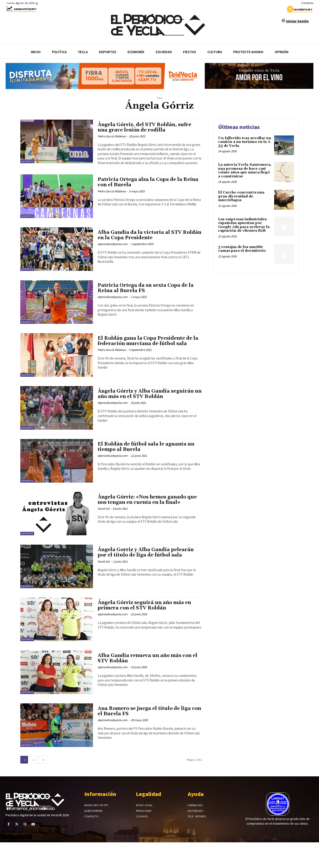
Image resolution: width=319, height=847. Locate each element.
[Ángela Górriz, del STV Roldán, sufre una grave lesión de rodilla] (56, 141)
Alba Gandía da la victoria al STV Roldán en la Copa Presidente (149, 235)
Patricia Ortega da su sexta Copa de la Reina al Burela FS (146, 288)
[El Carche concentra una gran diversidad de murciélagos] (284, 200)
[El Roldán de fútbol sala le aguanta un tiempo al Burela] (56, 461)
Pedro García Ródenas (112, 136)
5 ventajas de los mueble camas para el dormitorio (242, 249)
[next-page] (43, 760)
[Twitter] (17, 824)
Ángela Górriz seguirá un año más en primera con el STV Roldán (144, 605)
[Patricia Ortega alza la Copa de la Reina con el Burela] (56, 196)
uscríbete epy (303, 9)
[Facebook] (8, 824)
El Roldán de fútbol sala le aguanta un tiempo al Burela (146, 447)
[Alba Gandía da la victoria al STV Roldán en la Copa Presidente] (56, 249)
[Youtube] (33, 824)
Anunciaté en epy (25, 9)
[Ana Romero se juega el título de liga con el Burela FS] (56, 725)
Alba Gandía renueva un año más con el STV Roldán (147, 658)
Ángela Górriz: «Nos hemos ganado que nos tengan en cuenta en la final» (147, 499)
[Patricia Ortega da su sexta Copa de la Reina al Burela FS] (56, 302)
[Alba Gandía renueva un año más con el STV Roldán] (56, 672)
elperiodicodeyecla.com (113, 244)
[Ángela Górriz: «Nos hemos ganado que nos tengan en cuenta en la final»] (56, 514)
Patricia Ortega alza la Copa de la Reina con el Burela (148, 182)
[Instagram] (25, 824)
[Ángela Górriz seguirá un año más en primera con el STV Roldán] (56, 619)
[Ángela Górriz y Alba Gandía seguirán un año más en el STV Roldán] (56, 408)
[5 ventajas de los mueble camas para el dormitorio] (284, 254)
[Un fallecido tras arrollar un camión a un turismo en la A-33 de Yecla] (284, 145)
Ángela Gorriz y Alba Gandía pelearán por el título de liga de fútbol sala (146, 552)
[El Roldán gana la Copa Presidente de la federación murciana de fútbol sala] (56, 355)
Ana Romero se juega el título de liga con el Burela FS (149, 711)
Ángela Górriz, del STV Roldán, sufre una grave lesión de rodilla (144, 127)
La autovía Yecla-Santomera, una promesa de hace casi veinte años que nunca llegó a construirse (245, 170)
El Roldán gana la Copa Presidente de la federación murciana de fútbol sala (148, 341)
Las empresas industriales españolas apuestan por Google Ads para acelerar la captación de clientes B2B (243, 225)
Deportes (27, 161)
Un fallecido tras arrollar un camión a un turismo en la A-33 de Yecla (245, 142)
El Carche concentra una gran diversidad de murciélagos (241, 196)
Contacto (307, 3)
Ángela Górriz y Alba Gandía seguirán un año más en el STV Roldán (150, 394)
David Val (104, 509)
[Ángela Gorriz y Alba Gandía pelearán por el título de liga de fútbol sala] (56, 566)
